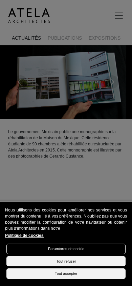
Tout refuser (66, 261)
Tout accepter (66, 273)
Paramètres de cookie (66, 249)
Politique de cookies (24, 235)
